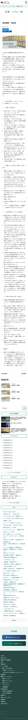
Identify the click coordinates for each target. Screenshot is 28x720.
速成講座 (5, 29)
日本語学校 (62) (6, 485)
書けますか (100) (18, 525)
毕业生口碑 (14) (19, 489)
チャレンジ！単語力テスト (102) (12, 523)
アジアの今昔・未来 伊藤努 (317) (12, 516)
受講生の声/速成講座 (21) (10, 557)
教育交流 (3, 695)
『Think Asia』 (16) (8, 559)
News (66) (18, 534)
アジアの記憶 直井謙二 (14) (11, 571)
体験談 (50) (14, 485)
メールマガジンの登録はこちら (14, 643)
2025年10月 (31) (7, 465)
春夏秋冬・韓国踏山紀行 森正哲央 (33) (13, 550)
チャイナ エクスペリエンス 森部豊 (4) (14, 613)
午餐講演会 (5, 687)
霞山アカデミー (6, 682)
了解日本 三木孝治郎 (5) (10, 606)
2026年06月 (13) (7, 445)
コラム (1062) (6, 481)
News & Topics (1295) (9, 511)
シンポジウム (5, 685)
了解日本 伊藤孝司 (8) (9, 582)
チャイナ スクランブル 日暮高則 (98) (13, 529)
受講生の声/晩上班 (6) (9, 595)
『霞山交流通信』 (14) (9, 566)
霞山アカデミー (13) (8, 573)
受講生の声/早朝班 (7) (9, 587)
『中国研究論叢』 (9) (16, 577)
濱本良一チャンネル (7, 680)
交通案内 (3, 701)
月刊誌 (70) (19, 483)
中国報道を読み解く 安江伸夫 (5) (12, 611)
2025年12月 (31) (7, 460)
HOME (14, 631)
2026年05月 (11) (7, 448)
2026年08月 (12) (7, 440)
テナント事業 (4, 666)
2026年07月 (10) (7, 443)
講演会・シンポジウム (6, 676)
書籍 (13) (4, 492)
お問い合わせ (4, 703)
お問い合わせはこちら (14, 637)
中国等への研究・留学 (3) (9, 498)
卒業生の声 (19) (6, 487)
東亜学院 (3, 699)
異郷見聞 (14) (20, 568)
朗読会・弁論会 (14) (8, 568)
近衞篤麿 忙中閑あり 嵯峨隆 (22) (12, 555)
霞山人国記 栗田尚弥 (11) (10, 575)
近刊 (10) (5, 577)
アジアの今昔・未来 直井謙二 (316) (13, 518)
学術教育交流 (4, 689)
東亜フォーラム (6, 678)
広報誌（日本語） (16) (17, 487)
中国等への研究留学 (7, 691)
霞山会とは (3, 658)
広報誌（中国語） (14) (8, 489)
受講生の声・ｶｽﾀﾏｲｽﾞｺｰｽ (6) (10, 597)
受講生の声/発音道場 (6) (10, 600)
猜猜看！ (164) (7, 520)
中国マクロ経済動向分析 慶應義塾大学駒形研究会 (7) (14, 584)
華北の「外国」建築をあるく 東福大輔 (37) (14, 544)
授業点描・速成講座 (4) (9, 615)
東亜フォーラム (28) (8, 553)
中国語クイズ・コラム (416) (17, 481)
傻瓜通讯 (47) (7, 542)
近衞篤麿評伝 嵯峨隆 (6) (10, 590)
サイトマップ (4, 714)
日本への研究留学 (6, 693)
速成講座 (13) (11, 492)
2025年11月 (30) (7, 463)
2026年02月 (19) (7, 455)
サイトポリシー (4, 711)
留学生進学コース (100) (9, 527)
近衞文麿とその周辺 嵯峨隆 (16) (12, 564)
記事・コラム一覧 (5, 697)
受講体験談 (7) (13, 494)
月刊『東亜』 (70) (8, 534)
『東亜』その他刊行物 (6, 668)
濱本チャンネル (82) (8, 532)
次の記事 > (24, 373)
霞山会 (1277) (7, 514)
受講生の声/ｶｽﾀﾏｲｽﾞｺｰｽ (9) (10, 579)
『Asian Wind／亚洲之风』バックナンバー (13, 672)
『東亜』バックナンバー (8, 670)
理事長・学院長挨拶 (6, 660)
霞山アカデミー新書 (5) (9, 604)
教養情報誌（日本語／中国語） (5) (11, 496)
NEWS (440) (16, 514)
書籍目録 (3, 674)
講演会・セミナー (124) (8, 483)
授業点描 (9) (5, 494)
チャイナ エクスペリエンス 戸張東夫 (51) (13, 536)
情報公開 (3, 664)
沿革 (2, 662)
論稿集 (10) (18, 492)
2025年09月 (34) (7, 468)
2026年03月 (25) (7, 453)
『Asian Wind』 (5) (8, 609)
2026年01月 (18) (7, 458)
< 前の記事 (4, 373)
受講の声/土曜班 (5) (8, 602)
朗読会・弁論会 (7, 31)
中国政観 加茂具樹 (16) (10, 562)
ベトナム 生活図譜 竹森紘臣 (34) (12, 547)
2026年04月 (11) (7, 450)
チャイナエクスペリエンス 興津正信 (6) (13, 592)
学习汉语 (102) (7, 525)
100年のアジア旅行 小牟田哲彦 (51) (13, 539)
